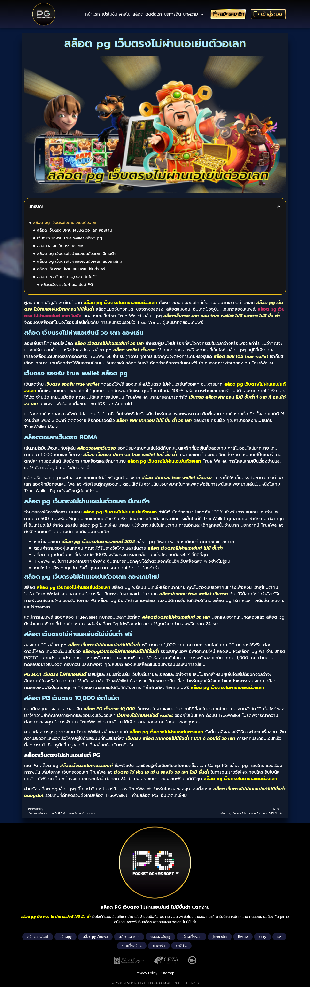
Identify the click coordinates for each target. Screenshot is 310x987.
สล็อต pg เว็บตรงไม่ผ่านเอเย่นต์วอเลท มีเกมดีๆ (76, 254)
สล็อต (137, 14)
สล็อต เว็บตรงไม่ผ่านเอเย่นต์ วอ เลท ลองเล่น (74, 230)
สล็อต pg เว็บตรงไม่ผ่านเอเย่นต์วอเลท (65, 223)
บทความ (190, 14)
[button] (279, 206)
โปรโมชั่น (109, 14)
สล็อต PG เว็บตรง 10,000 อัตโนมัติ (67, 277)
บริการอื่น (172, 14)
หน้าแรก (92, 14)
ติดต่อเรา (153, 14)
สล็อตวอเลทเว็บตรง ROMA (60, 246)
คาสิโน (125, 14)
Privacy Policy (146, 973)
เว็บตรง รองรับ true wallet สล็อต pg (69, 238)
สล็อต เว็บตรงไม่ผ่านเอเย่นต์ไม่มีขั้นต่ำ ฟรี (71, 269)
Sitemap (167, 973)
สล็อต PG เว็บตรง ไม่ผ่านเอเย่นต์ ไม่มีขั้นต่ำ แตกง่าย (155, 907)
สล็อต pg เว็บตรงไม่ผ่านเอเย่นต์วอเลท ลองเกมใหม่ (79, 261)
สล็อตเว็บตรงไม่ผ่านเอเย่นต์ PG (67, 285)
